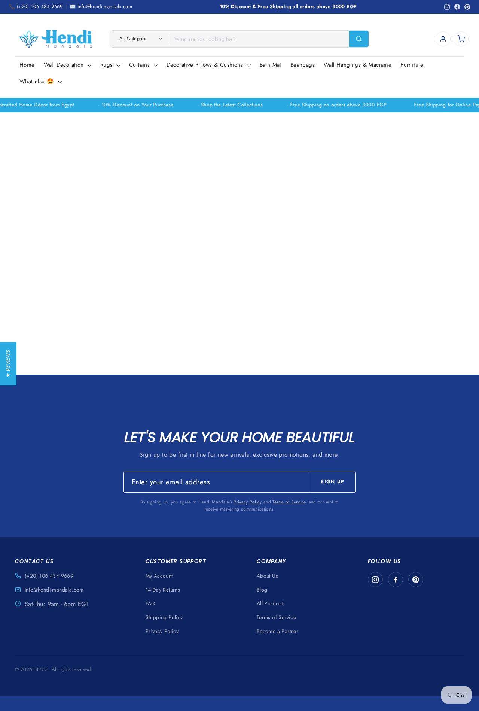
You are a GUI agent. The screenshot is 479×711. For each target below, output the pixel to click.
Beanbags (302, 65)
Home (27, 65)
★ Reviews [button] (8, 364)
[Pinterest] (415, 579)
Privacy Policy (248, 502)
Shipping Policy (164, 617)
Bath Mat (270, 65)
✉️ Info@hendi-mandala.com (101, 6)
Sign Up (333, 481)
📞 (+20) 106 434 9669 (35, 6)
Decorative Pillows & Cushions (206, 65)
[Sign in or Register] (443, 38)
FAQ (151, 603)
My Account (159, 576)
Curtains (140, 65)
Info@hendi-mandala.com (54, 589)
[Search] (359, 39)
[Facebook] (395, 579)
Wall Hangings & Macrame (357, 65)
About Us (267, 576)
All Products (271, 603)
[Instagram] (375, 579)
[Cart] (461, 38)
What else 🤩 (37, 81)
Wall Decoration (65, 65)
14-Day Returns (163, 589)
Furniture (412, 65)
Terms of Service (288, 502)
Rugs (107, 65)
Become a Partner (277, 631)
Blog (262, 589)
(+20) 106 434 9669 (49, 576)
